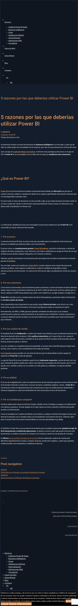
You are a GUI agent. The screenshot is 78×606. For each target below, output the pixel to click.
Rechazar (12, 604)
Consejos (4, 135)
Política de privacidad (58, 512)
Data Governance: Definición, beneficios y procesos (20, 476)
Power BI (12, 135)
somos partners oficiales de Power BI (23, 438)
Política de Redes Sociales (69, 516)
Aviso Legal (56, 516)
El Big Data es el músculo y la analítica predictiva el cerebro (23, 471)
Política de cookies (71, 512)
